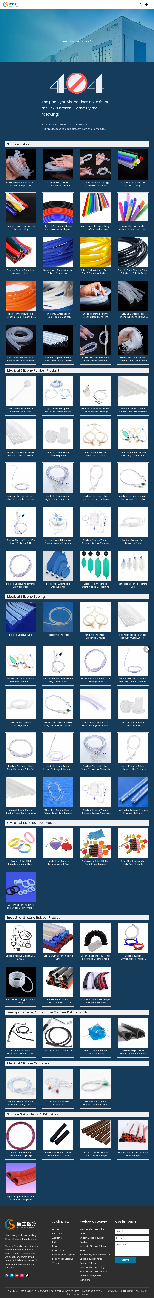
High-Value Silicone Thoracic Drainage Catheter (133, 812)
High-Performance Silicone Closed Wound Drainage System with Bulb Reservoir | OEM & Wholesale (95, 410)
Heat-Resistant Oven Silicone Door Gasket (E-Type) (58, 1001)
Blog (54, 1246)
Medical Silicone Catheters (94, 1271)
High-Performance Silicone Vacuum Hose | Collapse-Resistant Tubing (58, 228)
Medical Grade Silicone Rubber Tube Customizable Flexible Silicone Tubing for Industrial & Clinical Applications (133, 410)
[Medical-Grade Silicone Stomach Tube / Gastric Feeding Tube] (21, 1083)
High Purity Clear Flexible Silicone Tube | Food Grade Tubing (133, 359)
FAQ (54, 1242)
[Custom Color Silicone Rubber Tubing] (133, 164)
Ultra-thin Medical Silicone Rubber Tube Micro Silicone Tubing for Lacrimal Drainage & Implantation (58, 812)
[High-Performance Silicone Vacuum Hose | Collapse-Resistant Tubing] (58, 208)
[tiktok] (27, 1275)
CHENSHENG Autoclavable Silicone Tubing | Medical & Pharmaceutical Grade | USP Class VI (95, 359)
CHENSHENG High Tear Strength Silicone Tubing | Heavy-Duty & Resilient (133, 315)
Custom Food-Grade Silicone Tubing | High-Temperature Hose (58, 184)
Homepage (99, 129)
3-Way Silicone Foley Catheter (58, 1103)
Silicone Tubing (88, 1263)
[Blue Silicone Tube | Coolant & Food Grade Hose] (58, 251)
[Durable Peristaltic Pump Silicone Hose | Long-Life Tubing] (95, 295)
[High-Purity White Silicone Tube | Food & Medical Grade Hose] (58, 295)
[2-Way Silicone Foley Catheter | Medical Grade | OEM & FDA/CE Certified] (95, 1083)
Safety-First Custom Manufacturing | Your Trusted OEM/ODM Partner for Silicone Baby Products (58, 863)
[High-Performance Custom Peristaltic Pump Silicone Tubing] (21, 164)
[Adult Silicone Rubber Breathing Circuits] (95, 434)
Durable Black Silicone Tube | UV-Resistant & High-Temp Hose (133, 272)
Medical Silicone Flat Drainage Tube (132, 542)
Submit (126, 1259)
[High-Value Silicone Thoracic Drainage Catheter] (133, 791)
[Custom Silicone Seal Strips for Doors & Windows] (95, 981)
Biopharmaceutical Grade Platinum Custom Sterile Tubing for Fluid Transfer (20, 454)
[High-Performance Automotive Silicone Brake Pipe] (21, 1032)
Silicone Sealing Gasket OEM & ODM (20, 957)
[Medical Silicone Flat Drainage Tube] (133, 521)
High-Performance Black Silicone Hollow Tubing (58, 1154)
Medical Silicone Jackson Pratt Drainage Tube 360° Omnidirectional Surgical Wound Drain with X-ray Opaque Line (95, 724)
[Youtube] (17, 1275)
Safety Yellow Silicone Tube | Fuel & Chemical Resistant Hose (96, 272)
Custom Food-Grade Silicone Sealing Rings (21, 1154)
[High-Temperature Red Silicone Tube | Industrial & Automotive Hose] (21, 295)
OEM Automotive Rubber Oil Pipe (58, 1052)
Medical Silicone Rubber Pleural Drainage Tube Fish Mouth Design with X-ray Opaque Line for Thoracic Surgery (20, 768)
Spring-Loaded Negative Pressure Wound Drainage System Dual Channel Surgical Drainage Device (58, 542)
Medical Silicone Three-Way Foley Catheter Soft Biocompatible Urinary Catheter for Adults (20, 542)
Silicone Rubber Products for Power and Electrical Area (95, 957)
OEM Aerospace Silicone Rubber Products (95, 1052)
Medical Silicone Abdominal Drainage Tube (20, 585)
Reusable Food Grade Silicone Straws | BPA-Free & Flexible (133, 228)
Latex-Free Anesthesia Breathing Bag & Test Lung (95, 585)
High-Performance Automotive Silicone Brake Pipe (20, 1052)
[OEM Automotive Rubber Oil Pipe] (58, 1032)
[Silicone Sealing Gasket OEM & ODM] (21, 937)
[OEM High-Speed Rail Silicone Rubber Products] (133, 1032)
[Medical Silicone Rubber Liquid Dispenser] (58, 434)
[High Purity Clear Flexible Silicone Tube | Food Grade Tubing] (133, 339)
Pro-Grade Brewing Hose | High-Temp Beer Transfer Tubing (20, 359)
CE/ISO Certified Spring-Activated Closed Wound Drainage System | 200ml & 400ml (58, 410)
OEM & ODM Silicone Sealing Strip (58, 957)
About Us (57, 1237)
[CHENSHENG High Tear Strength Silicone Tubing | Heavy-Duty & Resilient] (133, 295)
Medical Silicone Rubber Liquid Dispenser (58, 454)
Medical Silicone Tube (20, 634)
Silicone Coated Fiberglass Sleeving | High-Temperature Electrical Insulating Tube (20, 272)
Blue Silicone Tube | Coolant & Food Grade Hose (58, 272)
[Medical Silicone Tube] (21, 616)
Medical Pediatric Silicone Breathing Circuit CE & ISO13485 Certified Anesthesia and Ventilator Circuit (132, 454)
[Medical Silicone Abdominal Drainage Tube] (21, 565)
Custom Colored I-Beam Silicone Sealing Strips (95, 1154)
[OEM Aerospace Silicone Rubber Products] (95, 1032)
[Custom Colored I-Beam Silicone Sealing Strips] (95, 1133)
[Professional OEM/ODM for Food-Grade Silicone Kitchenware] (95, 842)
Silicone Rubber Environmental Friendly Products (133, 957)
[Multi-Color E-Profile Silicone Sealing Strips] (133, 1134)
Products (57, 1233)
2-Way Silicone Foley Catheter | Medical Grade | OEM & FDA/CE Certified (95, 1103)
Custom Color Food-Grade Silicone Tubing (21, 228)
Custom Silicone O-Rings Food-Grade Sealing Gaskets (21, 906)
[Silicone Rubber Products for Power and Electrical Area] (95, 937)
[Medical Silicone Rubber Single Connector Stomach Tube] (58, 478)
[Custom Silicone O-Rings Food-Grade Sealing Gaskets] (21, 886)
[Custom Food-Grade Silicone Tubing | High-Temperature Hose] (58, 164)
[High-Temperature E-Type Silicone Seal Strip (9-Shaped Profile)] (21, 1178)
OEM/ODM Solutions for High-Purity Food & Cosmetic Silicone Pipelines (133, 863)
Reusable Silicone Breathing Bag (133, 585)
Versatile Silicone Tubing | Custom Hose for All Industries (95, 184)
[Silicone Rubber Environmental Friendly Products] (133, 937)
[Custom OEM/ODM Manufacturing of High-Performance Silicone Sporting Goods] (21, 842)
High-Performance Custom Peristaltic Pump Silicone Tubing (20, 184)
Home (55, 1229)
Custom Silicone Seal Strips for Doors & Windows (95, 1001)
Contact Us (58, 1250)
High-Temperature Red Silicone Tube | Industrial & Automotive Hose (20, 315)
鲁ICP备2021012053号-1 (93, 1291)
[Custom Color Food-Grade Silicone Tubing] (21, 208)
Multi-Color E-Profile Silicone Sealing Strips (133, 1154)
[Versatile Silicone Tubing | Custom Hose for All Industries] (95, 164)
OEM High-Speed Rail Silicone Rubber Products (133, 1052)
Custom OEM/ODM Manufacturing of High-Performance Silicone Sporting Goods (20, 863)
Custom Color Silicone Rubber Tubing (133, 184)
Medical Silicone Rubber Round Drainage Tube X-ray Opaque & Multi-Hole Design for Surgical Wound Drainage (58, 768)
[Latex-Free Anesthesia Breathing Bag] (58, 565)
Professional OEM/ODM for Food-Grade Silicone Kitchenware (95, 863)
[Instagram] (22, 1275)
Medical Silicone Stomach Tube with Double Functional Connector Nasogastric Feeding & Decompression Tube (21, 498)
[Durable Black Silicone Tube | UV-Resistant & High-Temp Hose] (133, 251)
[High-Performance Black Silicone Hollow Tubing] (58, 1134)
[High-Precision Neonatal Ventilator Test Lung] (21, 390)
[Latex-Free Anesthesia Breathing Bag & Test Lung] (95, 565)
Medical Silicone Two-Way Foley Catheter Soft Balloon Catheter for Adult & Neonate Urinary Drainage (133, 498)
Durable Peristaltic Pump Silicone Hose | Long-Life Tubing (95, 315)
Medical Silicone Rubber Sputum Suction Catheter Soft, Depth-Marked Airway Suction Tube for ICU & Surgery (96, 498)
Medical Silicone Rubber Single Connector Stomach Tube (58, 498)
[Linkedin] (12, 1275)
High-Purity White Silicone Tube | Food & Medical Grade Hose (58, 315)
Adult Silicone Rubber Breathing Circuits (95, 454)
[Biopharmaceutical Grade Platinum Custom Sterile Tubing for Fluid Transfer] (21, 434)
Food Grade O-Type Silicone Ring (20, 1001)
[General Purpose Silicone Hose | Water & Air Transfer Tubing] (58, 339)
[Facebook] (7, 1275)
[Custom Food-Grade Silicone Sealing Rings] (21, 1134)
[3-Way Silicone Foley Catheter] (58, 1083)
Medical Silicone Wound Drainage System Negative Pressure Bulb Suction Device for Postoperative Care (95, 542)
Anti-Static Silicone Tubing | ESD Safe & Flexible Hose (95, 228)
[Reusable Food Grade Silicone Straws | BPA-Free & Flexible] (133, 207)
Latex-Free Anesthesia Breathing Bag (58, 585)
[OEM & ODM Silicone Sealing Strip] (58, 937)
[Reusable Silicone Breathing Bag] (133, 565)
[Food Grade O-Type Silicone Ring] (21, 981)
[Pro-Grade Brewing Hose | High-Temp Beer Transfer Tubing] (21, 339)
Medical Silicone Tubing (92, 1267)
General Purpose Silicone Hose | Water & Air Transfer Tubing (58, 359)
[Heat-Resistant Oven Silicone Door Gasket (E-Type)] (58, 981)
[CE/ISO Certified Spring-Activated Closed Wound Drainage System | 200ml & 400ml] (58, 390)
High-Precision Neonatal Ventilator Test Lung (20, 410)
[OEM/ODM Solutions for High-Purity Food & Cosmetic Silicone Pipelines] (133, 842)
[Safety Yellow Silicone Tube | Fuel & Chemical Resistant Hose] (95, 251)
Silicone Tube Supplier (63, 1254)
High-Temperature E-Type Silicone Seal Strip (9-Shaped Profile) (21, 1198)
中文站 (85, 1294)
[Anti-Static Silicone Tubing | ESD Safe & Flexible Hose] (95, 208)
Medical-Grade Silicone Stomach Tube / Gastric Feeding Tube (20, 1103)
